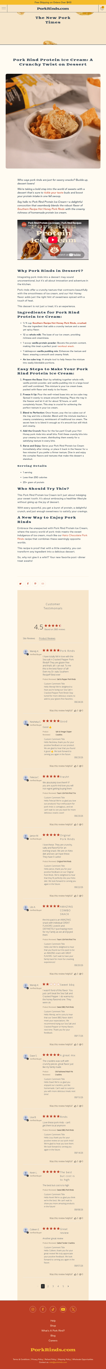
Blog (53, 1335)
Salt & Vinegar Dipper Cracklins (64, 733)
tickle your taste (53, 192)
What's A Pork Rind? (53, 1330)
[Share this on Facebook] (28, 584)
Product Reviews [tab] (47, 638)
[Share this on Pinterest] (35, 584)
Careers (53, 1340)
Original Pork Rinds (64, 861)
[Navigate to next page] (68, 1286)
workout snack (66, 346)
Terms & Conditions (21, 1359)
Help (53, 1320)
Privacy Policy (37, 1359)
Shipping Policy (64, 1359)
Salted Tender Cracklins (66, 1243)
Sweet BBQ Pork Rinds (65, 1007)
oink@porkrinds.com (58, 1362)
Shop (53, 1325)
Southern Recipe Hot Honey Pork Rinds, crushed (59, 323)
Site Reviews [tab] (29, 638)
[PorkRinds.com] (53, 8)
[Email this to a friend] (43, 584)
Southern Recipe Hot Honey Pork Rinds (41, 209)
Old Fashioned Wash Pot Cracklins (64, 1073)
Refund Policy (50, 1359)
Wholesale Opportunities (82, 1359)
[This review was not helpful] (80, 710)
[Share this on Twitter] (20, 584)
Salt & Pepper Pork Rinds (66, 679)
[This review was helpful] (75, 710)
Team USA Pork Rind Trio (66, 793)
